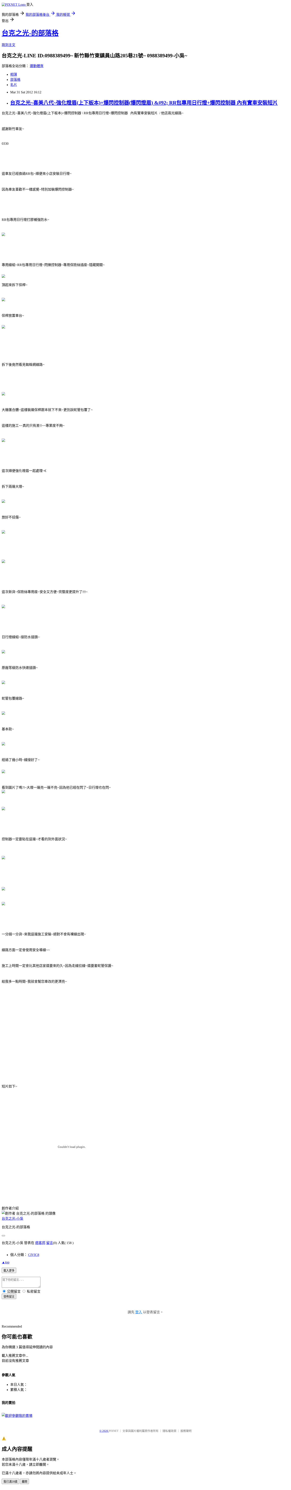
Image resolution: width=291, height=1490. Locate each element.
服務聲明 (186, 1430)
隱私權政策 (169, 1430)
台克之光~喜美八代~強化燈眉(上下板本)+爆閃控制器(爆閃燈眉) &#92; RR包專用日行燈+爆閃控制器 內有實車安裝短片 (144, 103)
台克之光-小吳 (12, 1218)
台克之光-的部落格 (30, 33)
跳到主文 (8, 45)
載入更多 (8, 1270)
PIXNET (113, 1430)
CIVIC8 (33, 1255)
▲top (5, 1262)
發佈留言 (8, 1296)
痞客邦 (40, 1243)
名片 (13, 85)
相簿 (13, 74)
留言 (49, 1243)
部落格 (15, 79)
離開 (24, 1481)
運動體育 (36, 66)
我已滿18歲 (10, 1481)
